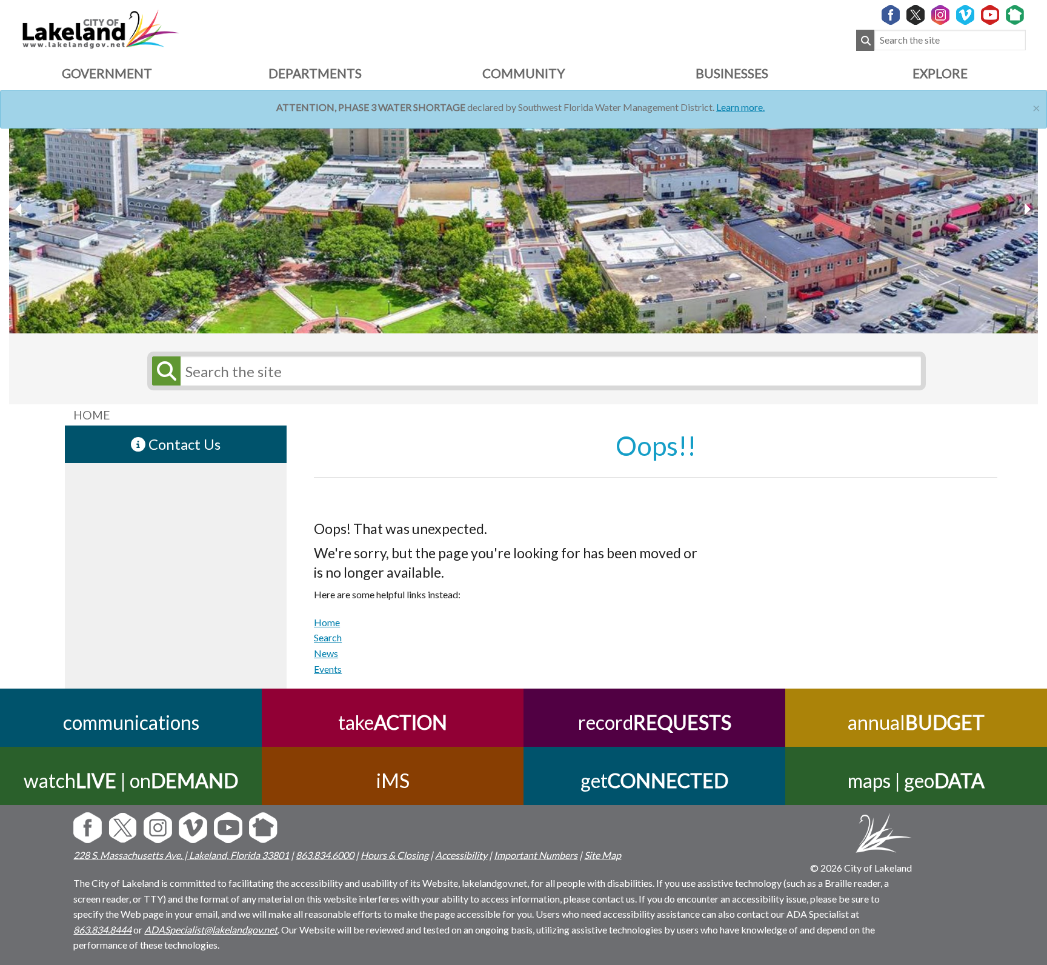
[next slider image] (20, 209)
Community (523, 73)
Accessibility (461, 855)
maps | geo (916, 780)
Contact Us (183, 444)
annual (916, 722)
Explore (940, 73)
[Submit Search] (865, 40)
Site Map (602, 855)
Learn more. (740, 107)
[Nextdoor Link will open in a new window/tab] (1015, 15)
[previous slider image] (1027, 209)
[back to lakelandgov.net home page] (100, 27)
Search (328, 637)
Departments (315, 73)
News (326, 653)
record (654, 722)
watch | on (131, 780)
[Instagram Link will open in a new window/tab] (940, 15)
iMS (393, 780)
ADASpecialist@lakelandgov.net (211, 929)
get (654, 780)
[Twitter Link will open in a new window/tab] (915, 15)
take (392, 722)
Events (328, 669)
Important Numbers (535, 855)
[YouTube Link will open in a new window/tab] (990, 15)
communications (131, 722)
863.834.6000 (325, 855)
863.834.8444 (102, 929)
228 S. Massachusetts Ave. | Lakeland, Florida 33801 (181, 855)
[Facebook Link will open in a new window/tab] (891, 15)
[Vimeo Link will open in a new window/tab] (965, 15)
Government (107, 73)
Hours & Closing (394, 855)
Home (327, 622)
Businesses (732, 73)
